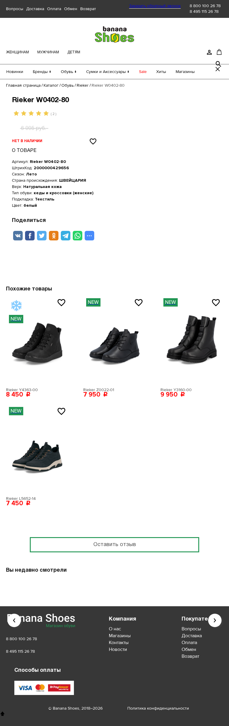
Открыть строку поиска (219, 64)
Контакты (119, 643)
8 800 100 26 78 (205, 5)
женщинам (17, 52)
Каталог (51, 85)
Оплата (54, 8)
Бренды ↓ (42, 71)
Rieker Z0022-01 (98, 390)
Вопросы (14, 8)
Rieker (83, 85)
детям (73, 52)
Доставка (35, 8)
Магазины (185, 71)
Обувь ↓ (69, 71)
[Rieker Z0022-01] (114, 340)
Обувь (67, 85)
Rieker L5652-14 (21, 498)
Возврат (88, 8)
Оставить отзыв (114, 544)
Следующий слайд (215, 620)
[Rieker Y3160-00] (191, 340)
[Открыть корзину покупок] (219, 52)
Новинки (14, 71)
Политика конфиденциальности (158, 708)
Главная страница (23, 85)
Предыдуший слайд (14, 620)
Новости (118, 649)
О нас (115, 629)
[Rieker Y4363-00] (37, 340)
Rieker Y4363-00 (22, 390)
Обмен (70, 8)
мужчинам (48, 52)
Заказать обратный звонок (155, 5)
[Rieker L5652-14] (37, 448)
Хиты (161, 71)
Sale (143, 71)
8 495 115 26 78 (204, 11)
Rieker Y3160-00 (176, 390)
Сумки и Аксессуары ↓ (107, 71)
